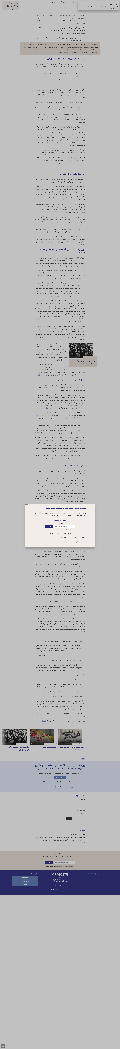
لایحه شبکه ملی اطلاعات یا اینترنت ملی (59, 538)
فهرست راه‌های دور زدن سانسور (52, 534)
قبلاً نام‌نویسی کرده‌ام (81, 542)
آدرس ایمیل (60, 523)
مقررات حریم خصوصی (50, 530)
